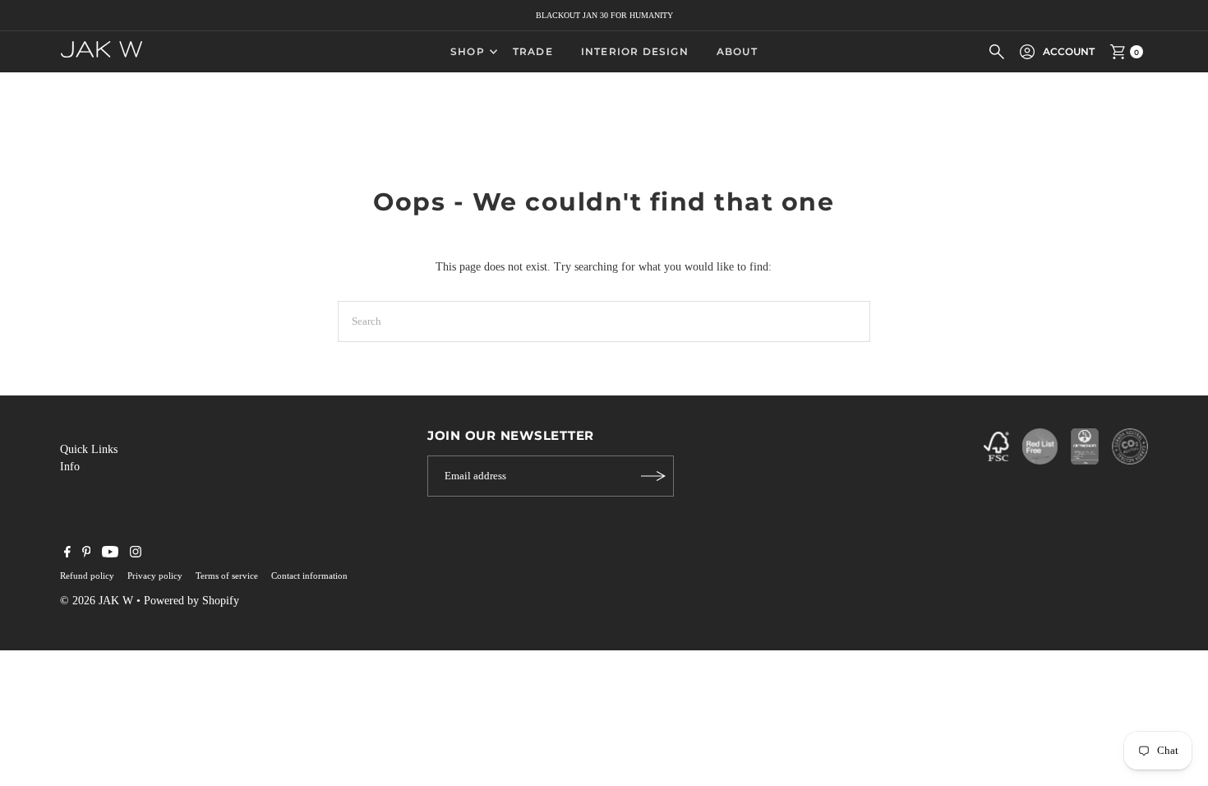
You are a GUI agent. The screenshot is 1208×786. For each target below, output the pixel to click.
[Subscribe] (653, 476)
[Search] (996, 51)
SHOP (467, 51)
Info (70, 466)
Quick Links (89, 449)
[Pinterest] (86, 554)
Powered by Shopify (191, 600)
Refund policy (87, 575)
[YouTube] (110, 554)
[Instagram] (135, 554)
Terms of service (227, 575)
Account (1069, 51)
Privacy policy (154, 575)
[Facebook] (67, 554)
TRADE (533, 51)
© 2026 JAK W (96, 600)
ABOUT (737, 51)
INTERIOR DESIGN (635, 51)
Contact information (309, 575)
